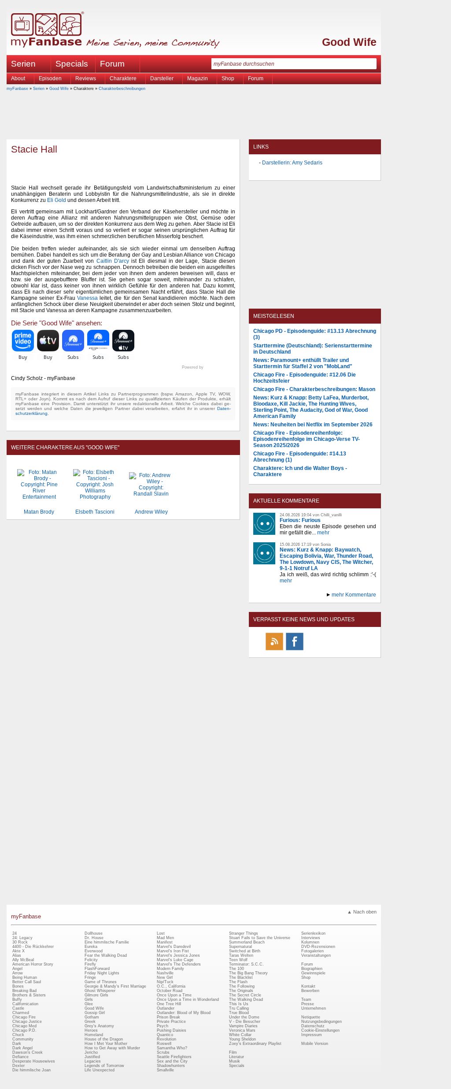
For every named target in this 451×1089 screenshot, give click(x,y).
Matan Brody (39, 512)
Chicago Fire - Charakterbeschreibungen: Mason (314, 389)
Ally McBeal (23, 960)
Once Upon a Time (174, 995)
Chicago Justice (27, 1021)
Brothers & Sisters (29, 995)
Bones (18, 986)
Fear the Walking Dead (106, 955)
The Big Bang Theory (248, 973)
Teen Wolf (238, 960)
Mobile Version (314, 1043)
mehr (323, 533)
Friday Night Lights (102, 973)
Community (22, 1039)
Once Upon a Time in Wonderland (188, 999)
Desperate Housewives (33, 1061)
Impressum (311, 1035)
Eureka (91, 946)
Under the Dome (244, 1017)
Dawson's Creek (27, 1052)
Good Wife (349, 42)
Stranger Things (243, 933)
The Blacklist (241, 977)
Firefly (90, 964)
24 (14, 933)
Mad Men (165, 938)
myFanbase (17, 88)
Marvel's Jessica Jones (178, 955)
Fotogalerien (312, 951)
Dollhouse (94, 933)
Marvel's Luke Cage (175, 960)
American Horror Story (32, 964)
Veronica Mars (242, 1030)
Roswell (164, 1043)
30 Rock (20, 942)
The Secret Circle (245, 995)
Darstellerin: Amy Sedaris (292, 163)
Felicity (91, 960)
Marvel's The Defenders (179, 964)
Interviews (310, 938)
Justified (92, 1057)
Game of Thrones (101, 982)
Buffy (17, 999)
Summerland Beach (247, 942)
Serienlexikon (313, 933)
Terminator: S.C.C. (246, 964)
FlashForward (97, 968)
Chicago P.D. (24, 1030)
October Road (169, 990)
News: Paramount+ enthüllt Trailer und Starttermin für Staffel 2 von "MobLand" (302, 363)
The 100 (236, 968)
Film (233, 1052)
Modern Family (170, 968)
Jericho (91, 1052)
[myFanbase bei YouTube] (355, 650)
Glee (89, 1004)
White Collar (240, 1035)
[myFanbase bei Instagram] (335, 650)
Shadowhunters (171, 1065)
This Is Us (238, 1004)
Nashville (165, 973)
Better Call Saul (26, 982)
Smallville (165, 1070)
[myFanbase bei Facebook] (295, 650)
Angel (17, 968)
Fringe (90, 977)
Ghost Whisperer (100, 990)
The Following (242, 986)
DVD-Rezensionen (318, 946)
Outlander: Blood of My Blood (184, 1013)
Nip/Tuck (165, 982)
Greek (90, 1021)
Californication (25, 1004)
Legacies (93, 1061)
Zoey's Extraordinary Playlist (255, 1043)
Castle (18, 1008)
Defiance (20, 1057)
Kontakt (308, 986)
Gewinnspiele (313, 973)
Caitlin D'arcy (112, 261)
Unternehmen (313, 1008)
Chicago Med (24, 1026)
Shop (306, 977)
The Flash (238, 982)
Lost (161, 933)
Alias (16, 955)
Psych (162, 1026)
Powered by (208, 367)
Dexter (18, 1065)
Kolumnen (310, 942)
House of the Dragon (104, 1039)
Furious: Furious (300, 520)
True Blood (239, 1013)
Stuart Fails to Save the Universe (259, 938)
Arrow (17, 973)
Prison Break (168, 1017)
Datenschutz (313, 1026)
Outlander (165, 1008)
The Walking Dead (246, 999)
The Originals (241, 990)
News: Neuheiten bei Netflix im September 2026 (313, 424)
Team (306, 999)
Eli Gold (56, 200)
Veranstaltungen (316, 955)
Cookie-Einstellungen (320, 1030)
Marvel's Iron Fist (173, 951)
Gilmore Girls (96, 995)
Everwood (94, 951)
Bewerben (310, 990)
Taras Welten (241, 955)
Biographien (311, 968)
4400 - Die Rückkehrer (33, 946)
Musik (234, 1061)
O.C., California (171, 986)
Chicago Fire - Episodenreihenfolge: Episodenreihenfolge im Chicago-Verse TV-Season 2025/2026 (306, 439)
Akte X (18, 951)
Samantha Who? (172, 1048)
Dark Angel (22, 1048)
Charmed (20, 1013)
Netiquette (310, 1017)
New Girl (165, 977)
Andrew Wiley (151, 512)
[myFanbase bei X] (315, 650)
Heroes (91, 1030)
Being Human (24, 977)
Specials (71, 63)
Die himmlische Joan (31, 1070)
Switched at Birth (244, 951)
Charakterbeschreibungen (122, 88)
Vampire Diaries (243, 1026)
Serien (38, 88)
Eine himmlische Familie (107, 942)
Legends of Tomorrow (104, 1065)
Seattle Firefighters (174, 1057)
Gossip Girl (95, 1013)
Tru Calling (239, 1008)
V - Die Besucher (244, 1021)
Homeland (94, 1035)
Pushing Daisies (171, 1030)
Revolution (166, 1039)
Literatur (236, 1057)
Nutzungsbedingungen (321, 1021)
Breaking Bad (24, 990)
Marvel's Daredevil (174, 946)
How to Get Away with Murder (112, 1048)
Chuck (18, 1035)
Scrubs (163, 1052)
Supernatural (240, 946)
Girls (89, 999)
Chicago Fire (24, 1017)
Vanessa (87, 298)
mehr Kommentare (354, 595)
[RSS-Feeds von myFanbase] (274, 650)
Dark (16, 1043)
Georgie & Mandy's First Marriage (115, 986)
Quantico (165, 1035)
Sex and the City (172, 1061)
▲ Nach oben (362, 911)
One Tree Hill (169, 1004)
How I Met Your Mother (106, 1043)
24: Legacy (22, 938)
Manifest (165, 942)
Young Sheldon (242, 1039)
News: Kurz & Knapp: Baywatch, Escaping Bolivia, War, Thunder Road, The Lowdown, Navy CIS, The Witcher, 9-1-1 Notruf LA (326, 559)
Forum (112, 63)
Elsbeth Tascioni (95, 512)
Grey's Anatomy (99, 1026)
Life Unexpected (100, 1070)
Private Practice (171, 1021)
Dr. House (94, 938)
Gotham (92, 1017)
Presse (307, 1004)
